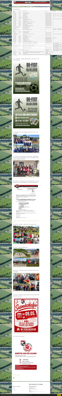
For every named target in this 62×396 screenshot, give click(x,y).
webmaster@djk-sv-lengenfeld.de (34, 389)
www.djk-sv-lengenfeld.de (16, 7)
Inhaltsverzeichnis (38, 5)
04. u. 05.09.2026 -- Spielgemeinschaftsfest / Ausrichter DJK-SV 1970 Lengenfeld (23, 129)
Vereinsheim (28, 5)
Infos (25, 5)
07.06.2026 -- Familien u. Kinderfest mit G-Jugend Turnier (20, 244)
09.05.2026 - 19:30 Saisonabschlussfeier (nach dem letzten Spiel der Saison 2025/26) (23, 333)
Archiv (34, 5)
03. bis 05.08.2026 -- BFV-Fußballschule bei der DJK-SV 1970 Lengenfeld (22, 153)
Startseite (14, 5)
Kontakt (31, 5)
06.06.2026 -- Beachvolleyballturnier (18, 267)
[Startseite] (31, 2)
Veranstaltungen (22, 5)
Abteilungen (17, 5)
